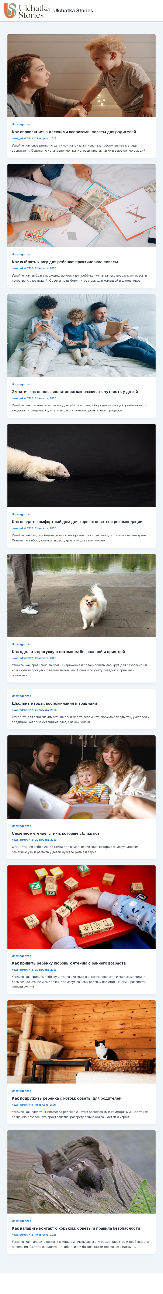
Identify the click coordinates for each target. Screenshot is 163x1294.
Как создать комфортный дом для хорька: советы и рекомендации (77, 521)
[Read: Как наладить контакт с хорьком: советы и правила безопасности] (81, 1172)
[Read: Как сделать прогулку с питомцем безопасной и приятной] (81, 595)
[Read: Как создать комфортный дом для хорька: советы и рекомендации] (81, 465)
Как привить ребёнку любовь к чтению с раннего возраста (69, 963)
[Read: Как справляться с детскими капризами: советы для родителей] (81, 75)
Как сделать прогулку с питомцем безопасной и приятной (68, 651)
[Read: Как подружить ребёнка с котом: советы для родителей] (81, 1042)
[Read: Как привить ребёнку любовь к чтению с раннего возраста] (81, 907)
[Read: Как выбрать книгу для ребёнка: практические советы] (81, 205)
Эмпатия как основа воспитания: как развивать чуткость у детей (75, 391)
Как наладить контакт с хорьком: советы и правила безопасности (76, 1228)
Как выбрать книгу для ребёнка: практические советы (65, 261)
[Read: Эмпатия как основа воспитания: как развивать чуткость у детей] (81, 335)
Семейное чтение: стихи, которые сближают (56, 833)
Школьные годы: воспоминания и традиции (54, 703)
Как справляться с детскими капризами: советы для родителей (74, 131)
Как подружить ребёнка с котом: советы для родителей (66, 1098)
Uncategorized (21, 124)
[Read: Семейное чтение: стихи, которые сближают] (81, 777)
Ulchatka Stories (73, 10)
